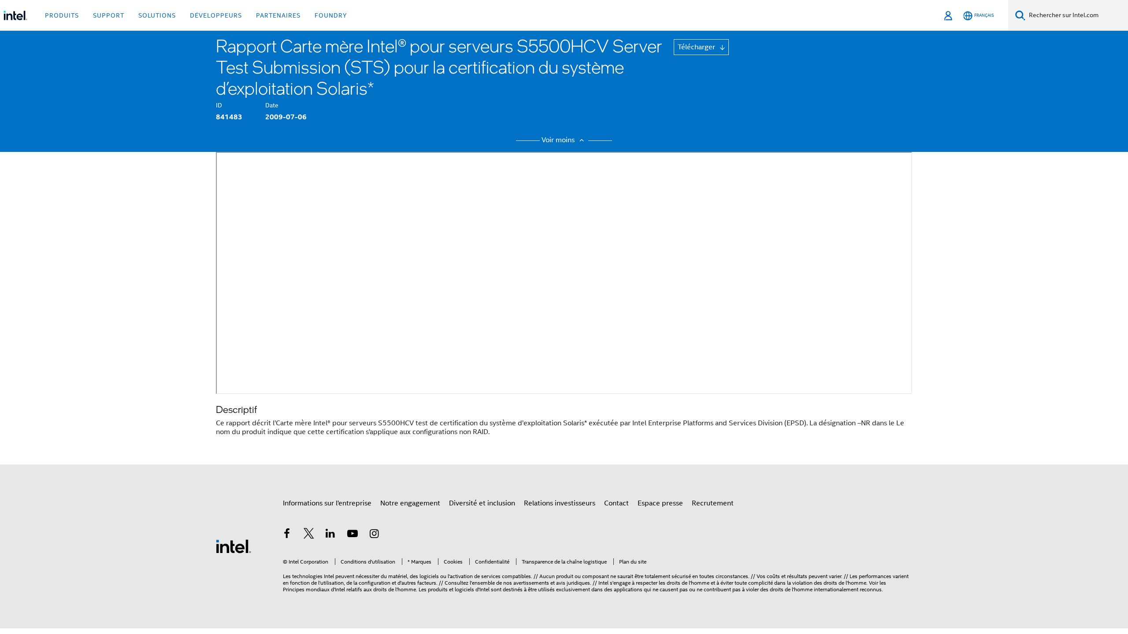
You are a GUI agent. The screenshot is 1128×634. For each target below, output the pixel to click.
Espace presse (660, 503)
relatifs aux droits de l (371, 589)
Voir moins (559, 140)
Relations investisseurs (559, 503)
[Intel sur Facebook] (286, 535)
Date (271, 105)
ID (219, 105)
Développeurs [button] (216, 15)
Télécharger (697, 47)
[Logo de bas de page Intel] (233, 546)
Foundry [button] (331, 15)
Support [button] (108, 15)
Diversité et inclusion (482, 503)
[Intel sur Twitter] (308, 535)
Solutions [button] (157, 15)
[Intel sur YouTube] (352, 535)
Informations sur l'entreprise (327, 503)
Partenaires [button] (278, 15)
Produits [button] (62, 15)
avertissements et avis (539, 582)
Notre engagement (410, 503)
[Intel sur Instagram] (374, 535)
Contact (616, 503)
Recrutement (713, 503)
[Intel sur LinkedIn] (330, 535)
